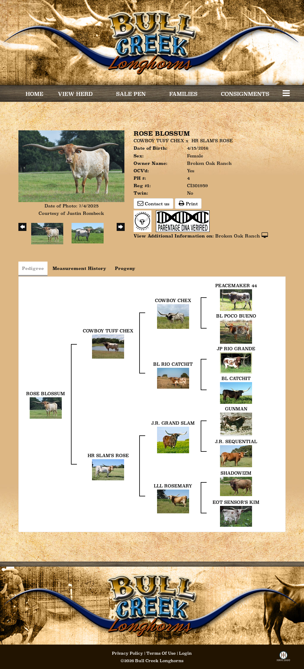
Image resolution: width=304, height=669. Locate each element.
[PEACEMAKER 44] (236, 299)
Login (185, 653)
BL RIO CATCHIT (173, 364)
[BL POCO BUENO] (236, 331)
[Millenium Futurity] (144, 220)
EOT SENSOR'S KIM (236, 502)
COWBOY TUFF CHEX (159, 140)
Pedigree (33, 268)
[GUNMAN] (236, 423)
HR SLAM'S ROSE (212, 140)
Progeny (125, 268)
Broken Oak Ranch (237, 235)
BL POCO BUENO (236, 315)
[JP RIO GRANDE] (236, 362)
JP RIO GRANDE (236, 348)
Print (191, 203)
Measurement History (79, 268)
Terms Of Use (161, 653)
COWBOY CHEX (173, 300)
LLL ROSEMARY (173, 485)
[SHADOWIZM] (236, 485)
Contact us (156, 203)
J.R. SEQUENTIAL (236, 441)
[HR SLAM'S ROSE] (108, 469)
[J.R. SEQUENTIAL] (236, 455)
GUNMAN (236, 408)
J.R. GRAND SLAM (173, 423)
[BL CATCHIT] (236, 392)
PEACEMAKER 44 (236, 285)
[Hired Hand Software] (283, 658)
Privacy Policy (127, 653)
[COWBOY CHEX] (173, 315)
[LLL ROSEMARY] (173, 500)
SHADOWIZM (236, 473)
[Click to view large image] (71, 165)
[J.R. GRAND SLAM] (173, 439)
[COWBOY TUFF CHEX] (108, 345)
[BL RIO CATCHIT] (173, 377)
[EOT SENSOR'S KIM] (236, 515)
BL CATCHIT (236, 378)
